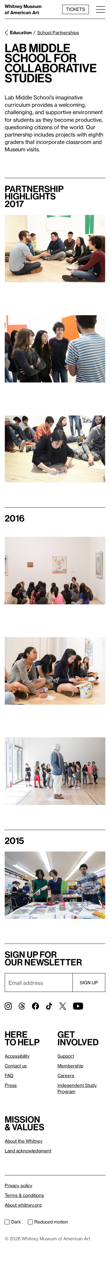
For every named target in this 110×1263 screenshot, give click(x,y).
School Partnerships (58, 32)
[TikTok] (49, 1006)
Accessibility (17, 1056)
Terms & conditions (24, 1195)
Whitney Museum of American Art (23, 9)
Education (21, 32)
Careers (65, 1075)
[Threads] (21, 1006)
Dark (16, 1221)
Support (65, 1056)
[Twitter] (63, 1006)
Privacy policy (18, 1185)
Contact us (16, 1065)
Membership (70, 1065)
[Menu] (100, 9)
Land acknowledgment (28, 1150)
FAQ (9, 1075)
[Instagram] (8, 1006)
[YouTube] (78, 1006)
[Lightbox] (55, 248)
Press (11, 1085)
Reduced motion (51, 1221)
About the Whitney (24, 1141)
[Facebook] (35, 1006)
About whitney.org (23, 1205)
